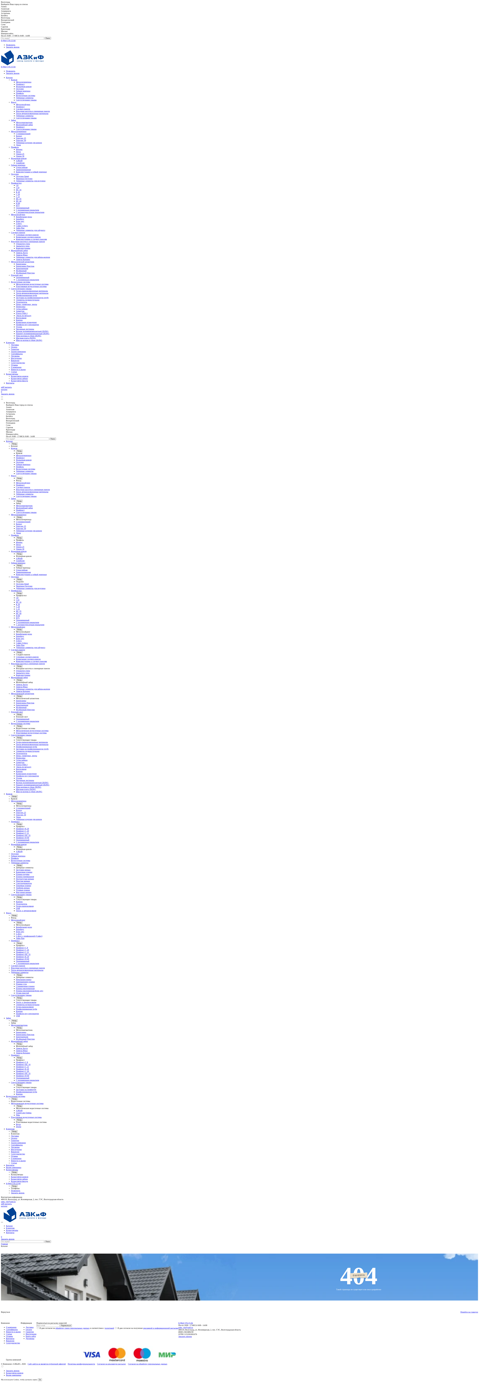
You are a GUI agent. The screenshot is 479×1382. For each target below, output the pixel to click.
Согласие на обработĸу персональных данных (147, 1364)
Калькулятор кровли (19, 1177)
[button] (239, 41)
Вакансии (10, 1341)
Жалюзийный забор (19, 250)
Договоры (30, 1338)
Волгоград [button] (5, 2)
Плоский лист (17, 275)
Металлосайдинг (18, 214)
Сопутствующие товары (21, 289)
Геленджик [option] (5, 22)
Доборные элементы (19, 863)
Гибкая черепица (18, 165)
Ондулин (15, 174)
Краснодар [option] (5, 29)
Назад (14, 444)
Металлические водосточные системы (27, 1103)
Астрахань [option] (5, 13)
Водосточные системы (20, 282)
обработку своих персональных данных (72, 1328)
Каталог (9, 77)
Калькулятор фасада (19, 1181)
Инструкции (31, 1334)
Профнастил (16, 183)
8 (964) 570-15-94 (8, 41)
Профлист (15, 822)
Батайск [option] (4, 15)
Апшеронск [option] (6, 11)
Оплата (29, 1329)
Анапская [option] (5, 9)
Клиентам (10, 343)
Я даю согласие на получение (147, 1328)
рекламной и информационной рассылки (160, 1328)
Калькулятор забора (19, 1179)
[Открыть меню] (2, 1222)
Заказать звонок (12, 47)
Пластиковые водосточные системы (26, 1117)
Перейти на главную (469, 1312)
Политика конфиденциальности (81, 1364)
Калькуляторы (12, 374)
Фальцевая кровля (18, 158)
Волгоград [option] (5, 18)
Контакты (10, 1338)
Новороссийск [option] (7, 33)
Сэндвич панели (18, 232)
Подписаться (66, 1325)
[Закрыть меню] (2, 399)
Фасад (13, 102)
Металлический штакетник (22, 262)
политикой (109, 1328)
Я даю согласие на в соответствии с (76, 1328)
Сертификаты (12, 1329)
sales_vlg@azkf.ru (8, 1202)
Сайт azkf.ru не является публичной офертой (47, 1364)
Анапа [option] (3, 6)
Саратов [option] (4, 27)
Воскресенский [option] (7, 20)
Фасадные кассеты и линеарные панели (28, 241)
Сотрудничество (13, 1343)
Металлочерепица (18, 131)
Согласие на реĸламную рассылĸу (111, 1364)
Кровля (14, 80)
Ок (40, 1380)
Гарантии (30, 1332)
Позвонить (10, 45)
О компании (11, 1327)
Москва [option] (4, 31)
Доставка (30, 1327)
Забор (13, 120)
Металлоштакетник (19, 1025)
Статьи (9, 1334)
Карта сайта (31, 1336)
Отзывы (9, 1336)
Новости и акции (13, 1332)
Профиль (15, 147)
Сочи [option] (3, 24)
